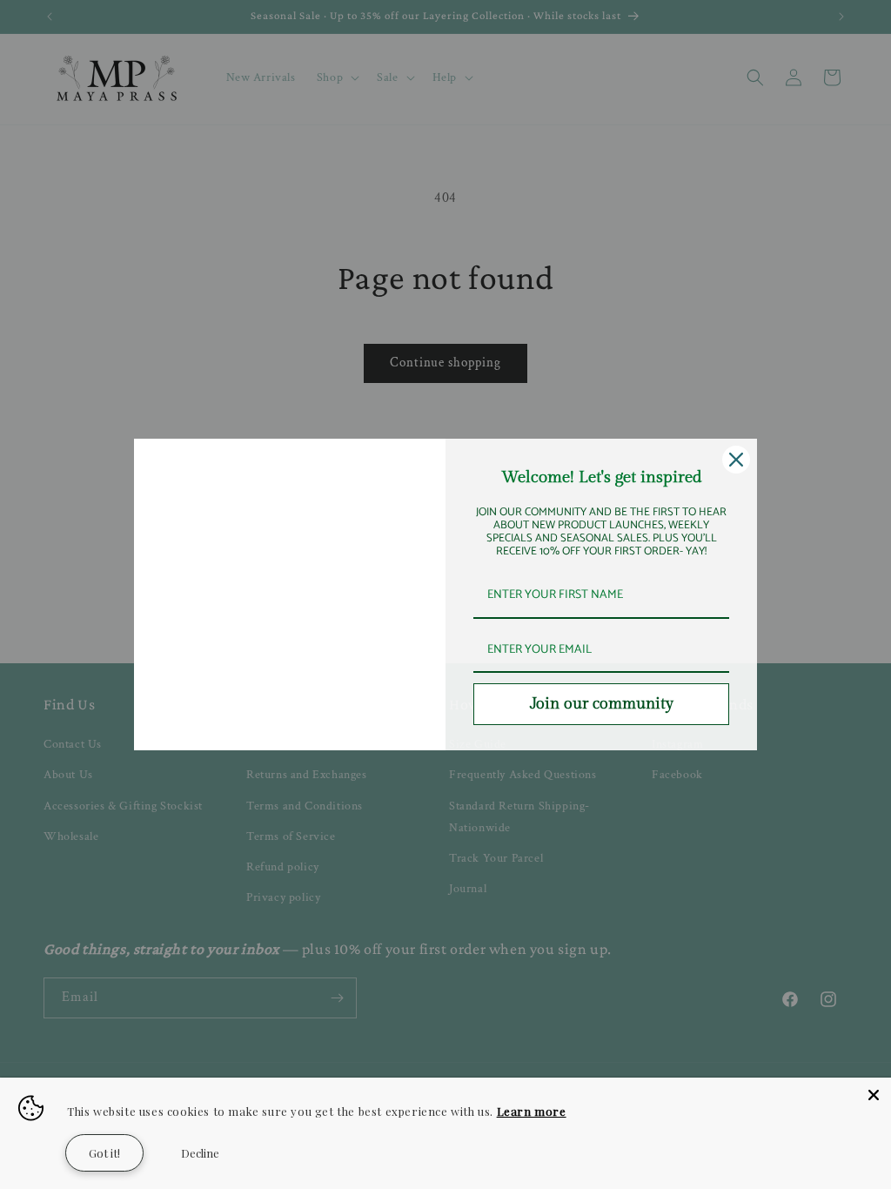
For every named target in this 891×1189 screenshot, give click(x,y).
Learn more (531, 1111)
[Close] (736, 459)
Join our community (601, 704)
